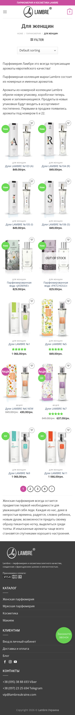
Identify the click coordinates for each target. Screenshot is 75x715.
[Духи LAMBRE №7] (55, 382)
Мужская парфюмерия (19, 606)
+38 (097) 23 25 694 (16, 688)
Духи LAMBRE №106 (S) (56, 224)
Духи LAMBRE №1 (19, 344)
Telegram (35, 688)
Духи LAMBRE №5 (56, 344)
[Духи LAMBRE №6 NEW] (19, 382)
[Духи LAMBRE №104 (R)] (55, 139)
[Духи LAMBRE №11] (55, 447)
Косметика (10, 613)
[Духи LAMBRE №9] (19, 447)
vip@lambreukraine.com (19, 695)
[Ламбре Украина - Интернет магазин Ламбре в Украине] (37, 12)
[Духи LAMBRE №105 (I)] (19, 198)
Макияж (8, 620)
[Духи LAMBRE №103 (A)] (19, 139)
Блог (6, 656)
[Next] (52, 489)
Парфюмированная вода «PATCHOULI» (56, 284)
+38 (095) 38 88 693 (16, 682)
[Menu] (5, 11)
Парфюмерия (33, 33)
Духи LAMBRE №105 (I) (19, 224)
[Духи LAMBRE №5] (55, 318)
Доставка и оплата (16, 649)
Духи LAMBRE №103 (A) (19, 166)
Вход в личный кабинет (19, 642)
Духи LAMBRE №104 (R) (56, 166)
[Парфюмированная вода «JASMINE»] (19, 256)
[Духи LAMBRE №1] (19, 318)
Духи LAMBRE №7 (56, 408)
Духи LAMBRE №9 (19, 473)
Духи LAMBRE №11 (55, 473)
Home (20, 33)
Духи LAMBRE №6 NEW (19, 408)
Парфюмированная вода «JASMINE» (19, 284)
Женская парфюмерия (18, 599)
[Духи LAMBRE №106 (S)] (55, 198)
